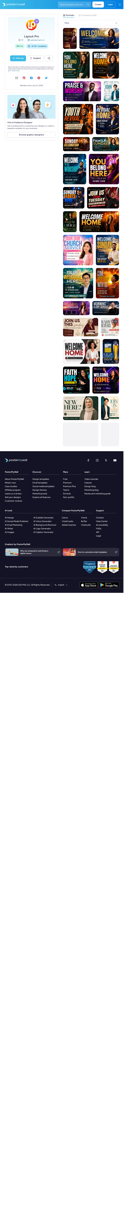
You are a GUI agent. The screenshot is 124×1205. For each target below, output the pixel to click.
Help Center (102, 521)
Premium (67, 482)
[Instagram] (97, 460)
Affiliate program (13, 490)
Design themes (40, 490)
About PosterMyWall (14, 479)
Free (65, 479)
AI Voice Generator (42, 521)
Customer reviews (13, 501)
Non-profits (68, 497)
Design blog (90, 486)
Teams (66, 490)
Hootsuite (86, 525)
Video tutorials (91, 479)
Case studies (11, 486)
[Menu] (120, 4)
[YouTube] (115, 460)
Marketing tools (40, 493)
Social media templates (43, 486)
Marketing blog (91, 490)
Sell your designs (13, 497)
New (67, 23)
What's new (10, 482)
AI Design (9, 517)
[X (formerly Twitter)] (106, 460)
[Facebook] (88, 460)
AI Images (9, 532)
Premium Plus (69, 486)
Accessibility (102, 525)
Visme (84, 517)
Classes (88, 482)
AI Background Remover (44, 525)
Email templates (40, 482)
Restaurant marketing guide (97, 493)
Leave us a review (13, 493)
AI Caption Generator (43, 532)
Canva (65, 517)
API (97, 532)
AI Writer (9, 528)
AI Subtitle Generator (43, 517)
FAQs (98, 528)
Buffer (84, 521)
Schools (67, 493)
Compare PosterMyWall (73, 510)
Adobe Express (69, 525)
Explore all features (42, 497)
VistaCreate (67, 521)
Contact (100, 517)
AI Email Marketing (13, 525)
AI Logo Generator (42, 528)
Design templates (41, 479)
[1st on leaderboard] (36, 21)
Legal (98, 536)
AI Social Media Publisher (16, 521)
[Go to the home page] (12, 5)
